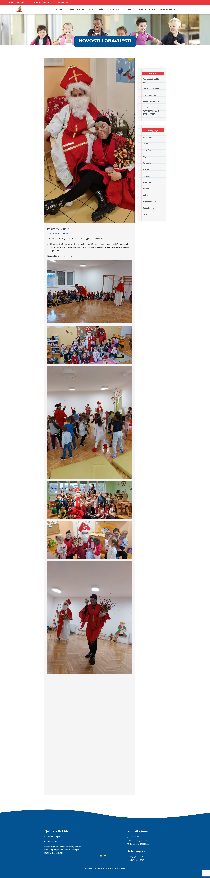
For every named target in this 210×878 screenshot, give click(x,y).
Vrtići (91, 9)
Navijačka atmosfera (151, 101)
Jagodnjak (146, 182)
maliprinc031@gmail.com (41, 2)
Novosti (142, 9)
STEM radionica (149, 95)
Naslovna (59, 9)
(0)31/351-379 (63, 2)
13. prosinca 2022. (55, 234)
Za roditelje (114, 9)
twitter (105, 855)
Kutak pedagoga (167, 9)
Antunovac (147, 137)
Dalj (66, 234)
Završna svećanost (150, 88)
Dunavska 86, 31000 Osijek (15, 2)
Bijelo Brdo (147, 150)
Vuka (144, 214)
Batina (145, 143)
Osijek (145, 195)
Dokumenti (129, 9)
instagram (109, 855)
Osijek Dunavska (149, 201)
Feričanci (146, 169)
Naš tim (101, 9)
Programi (81, 9)
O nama (70, 9)
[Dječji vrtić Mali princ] (19, 9)
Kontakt (153, 9)
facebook (101, 855)
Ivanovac (146, 176)
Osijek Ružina (148, 208)
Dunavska (146, 163)
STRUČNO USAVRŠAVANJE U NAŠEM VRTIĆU (150, 111)
